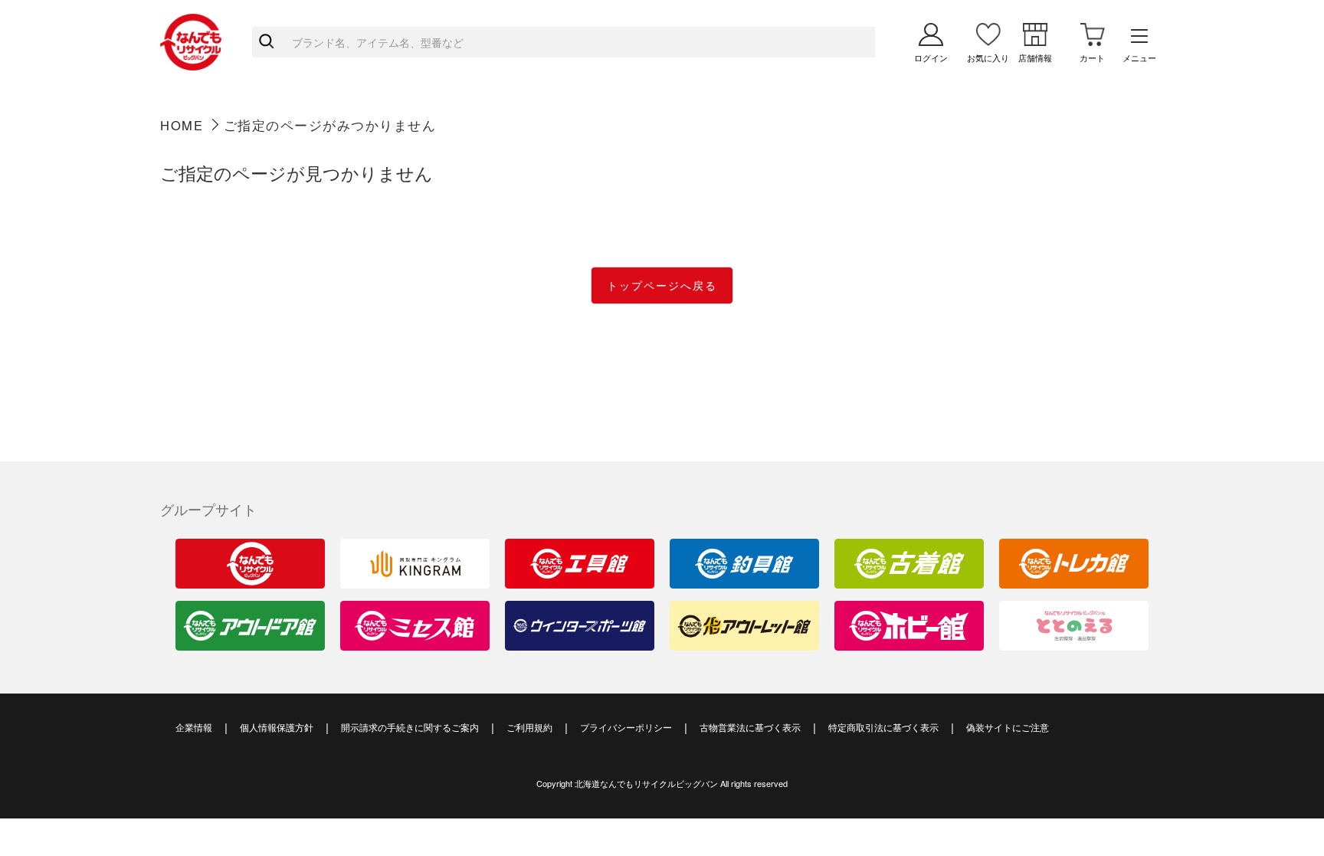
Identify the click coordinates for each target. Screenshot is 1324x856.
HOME (181, 125)
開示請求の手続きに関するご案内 (410, 726)
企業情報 (193, 726)
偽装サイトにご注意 (1007, 726)
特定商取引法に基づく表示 (883, 726)
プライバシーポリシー (626, 726)
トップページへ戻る (662, 285)
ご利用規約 (529, 726)
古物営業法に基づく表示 (750, 726)
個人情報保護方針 (276, 726)
